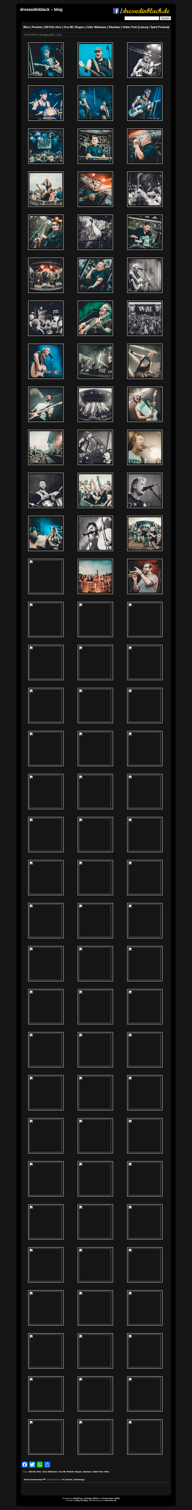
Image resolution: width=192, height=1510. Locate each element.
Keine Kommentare (33, 1479)
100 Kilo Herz (34, 1472)
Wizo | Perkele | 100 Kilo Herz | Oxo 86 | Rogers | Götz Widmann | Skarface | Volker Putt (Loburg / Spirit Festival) (96, 27)
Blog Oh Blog (82, 1500)
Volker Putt (98, 1472)
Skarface (87, 1472)
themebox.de (110, 1500)
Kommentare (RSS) (111, 1498)
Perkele (70, 1472)
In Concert (67, 1479)
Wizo (106, 1472)
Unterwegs (79, 1479)
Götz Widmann (50, 1472)
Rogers (78, 1472)
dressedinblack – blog (41, 9)
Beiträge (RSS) (91, 1498)
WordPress (78, 1498)
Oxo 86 (61, 1472)
